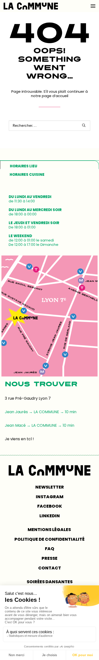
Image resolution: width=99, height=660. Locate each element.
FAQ (49, 549)
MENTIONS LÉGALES (50, 529)
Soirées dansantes (50, 582)
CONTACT (49, 568)
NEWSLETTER (49, 487)
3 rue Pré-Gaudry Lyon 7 (28, 398)
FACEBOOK (49, 506)
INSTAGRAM (49, 497)
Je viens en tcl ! (19, 439)
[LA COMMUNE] (31, 6)
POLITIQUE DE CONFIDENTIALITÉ (49, 539)
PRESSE (49, 558)
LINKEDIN (49, 516)
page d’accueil (55, 95)
